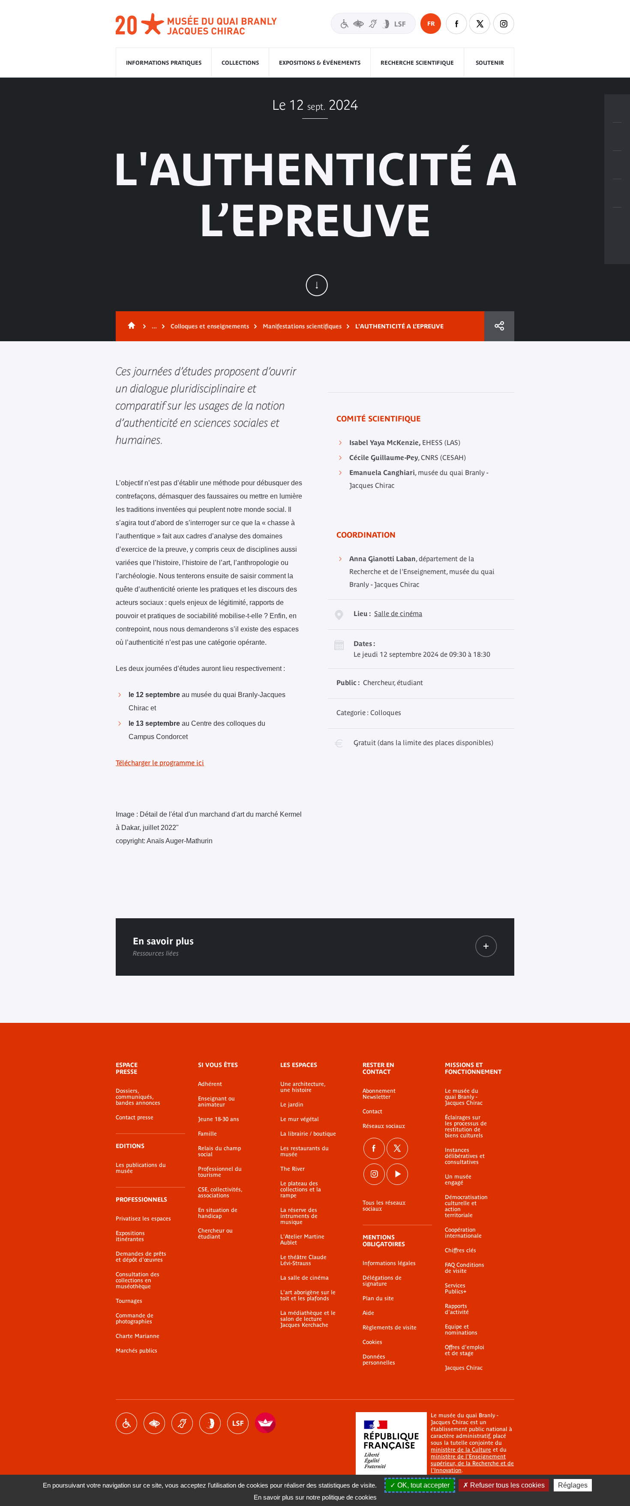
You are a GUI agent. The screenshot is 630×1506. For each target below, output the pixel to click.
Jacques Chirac (464, 1368)
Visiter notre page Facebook (456, 23)
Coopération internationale (463, 1233)
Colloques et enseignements (210, 326)
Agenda (617, 165)
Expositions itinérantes (130, 1236)
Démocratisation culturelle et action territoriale (466, 1206)
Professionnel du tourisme (220, 1172)
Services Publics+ (455, 1289)
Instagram (503, 23)
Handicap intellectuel (210, 1423)
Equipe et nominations (461, 1330)
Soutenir (490, 63)
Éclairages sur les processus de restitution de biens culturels (466, 1127)
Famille (207, 1134)
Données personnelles (379, 1360)
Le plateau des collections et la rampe (300, 1190)
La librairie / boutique (308, 1134)
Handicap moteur (126, 1423)
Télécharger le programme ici (160, 763)
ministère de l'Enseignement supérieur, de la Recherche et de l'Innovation (472, 1463)
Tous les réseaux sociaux (384, 1206)
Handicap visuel (154, 1423)
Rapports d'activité (457, 1309)
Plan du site (378, 1299)
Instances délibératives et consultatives (465, 1156)
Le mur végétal (299, 1119)
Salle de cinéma (398, 613)
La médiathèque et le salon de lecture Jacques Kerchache (308, 1319)
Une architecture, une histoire (302, 1087)
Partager (499, 326)
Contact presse (134, 1118)
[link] (486, 946)
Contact (372, 1112)
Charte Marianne (137, 1336)
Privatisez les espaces (143, 1219)
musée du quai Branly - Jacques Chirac (197, 24)
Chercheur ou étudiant (215, 1234)
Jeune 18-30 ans (218, 1119)
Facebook (374, 1148)
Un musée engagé (458, 1180)
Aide (368, 1313)
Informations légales (389, 1263)
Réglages (573, 1485)
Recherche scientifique (417, 63)
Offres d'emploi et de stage (464, 1350)
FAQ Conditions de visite (464, 1268)
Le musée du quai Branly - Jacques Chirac (464, 1097)
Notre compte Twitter (480, 23)
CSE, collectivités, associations (220, 1193)
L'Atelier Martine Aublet (302, 1240)
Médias (617, 193)
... (154, 326)
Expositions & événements (319, 63)
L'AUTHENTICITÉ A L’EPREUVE (399, 326)
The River (292, 1169)
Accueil (130, 326)
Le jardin (291, 1105)
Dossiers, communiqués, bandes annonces (138, 1097)
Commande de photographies (134, 1319)
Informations (617, 137)
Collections (240, 63)
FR (431, 23)
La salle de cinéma (304, 1278)
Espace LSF (238, 1423)
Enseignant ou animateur (216, 1102)
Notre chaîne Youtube (397, 1174)
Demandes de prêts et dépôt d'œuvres (141, 1257)
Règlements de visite (390, 1328)
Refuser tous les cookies (506, 1485)
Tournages (129, 1301)
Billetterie (617, 108)
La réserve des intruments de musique (299, 1216)
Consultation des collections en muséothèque (137, 1281)
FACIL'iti (265, 1423)
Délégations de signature (382, 1281)
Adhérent (210, 1084)
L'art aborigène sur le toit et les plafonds (308, 1296)
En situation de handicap (217, 1213)
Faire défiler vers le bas (317, 285)
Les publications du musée (141, 1168)
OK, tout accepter (423, 1485)
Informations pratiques (163, 63)
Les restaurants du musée (304, 1151)
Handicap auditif (182, 1423)
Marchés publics (136, 1351)
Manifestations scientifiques (302, 326)
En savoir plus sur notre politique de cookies (315, 1497)
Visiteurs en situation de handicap (373, 23)
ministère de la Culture (461, 1449)
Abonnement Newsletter (379, 1094)
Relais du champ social (219, 1151)
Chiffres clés (460, 1250)
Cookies (372, 1342)
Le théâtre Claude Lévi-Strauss (303, 1260)
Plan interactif (617, 221)
